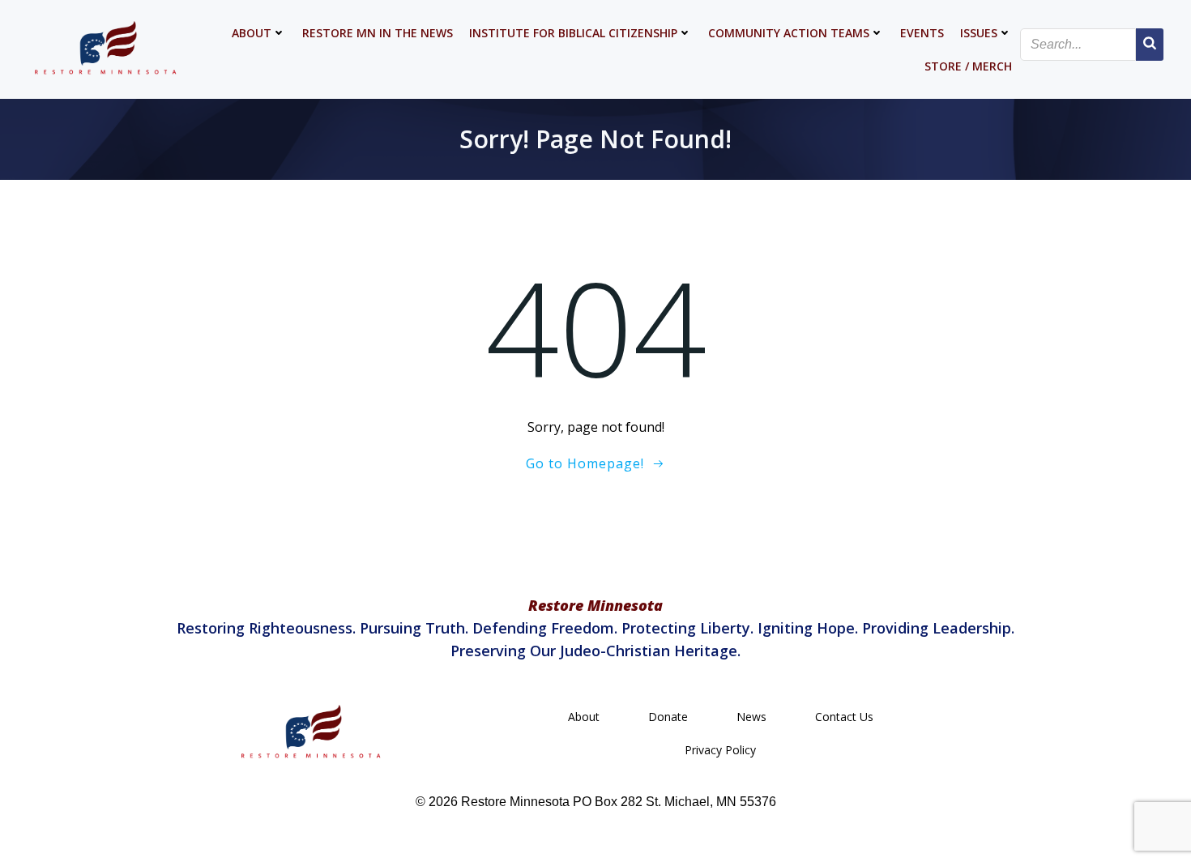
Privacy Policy (720, 749)
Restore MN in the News (377, 33)
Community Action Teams (788, 33)
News (751, 716)
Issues (978, 33)
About (251, 33)
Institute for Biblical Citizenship (573, 33)
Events (922, 33)
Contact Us (844, 716)
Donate (668, 716)
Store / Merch (968, 66)
